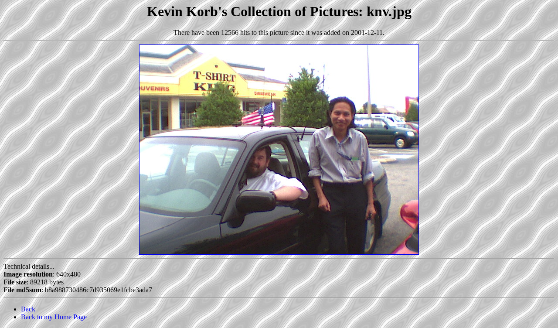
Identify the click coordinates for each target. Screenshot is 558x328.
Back (28, 309)
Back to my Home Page (54, 317)
